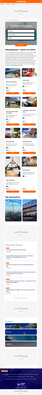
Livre (29, 153)
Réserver (13, 93)
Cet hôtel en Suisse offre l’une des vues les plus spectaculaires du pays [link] (20, 265)
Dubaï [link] (7, 218)
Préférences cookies (21, 376)
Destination (10, 31)
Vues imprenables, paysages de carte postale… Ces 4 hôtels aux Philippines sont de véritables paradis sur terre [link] (19, 256)
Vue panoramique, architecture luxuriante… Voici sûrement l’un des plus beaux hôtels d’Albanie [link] (21, 281)
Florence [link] (8, 332)
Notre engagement (6, 374)
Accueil (6, 20)
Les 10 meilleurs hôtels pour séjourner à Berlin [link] (16, 249)
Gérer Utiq (14, 374)
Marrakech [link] (9, 326)
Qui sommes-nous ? (12, 376)
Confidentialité (20, 374)
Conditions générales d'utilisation (31, 374)
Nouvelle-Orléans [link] (28, 218)
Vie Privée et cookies (32, 379)
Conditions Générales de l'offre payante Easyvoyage (16, 379)
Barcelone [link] (9, 338)
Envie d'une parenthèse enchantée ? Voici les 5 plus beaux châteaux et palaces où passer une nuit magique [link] (20, 272)
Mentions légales (29, 376)
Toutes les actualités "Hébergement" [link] (21, 297)
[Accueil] (21, 1)
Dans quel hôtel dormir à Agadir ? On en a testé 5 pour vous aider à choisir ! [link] (20, 290)
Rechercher (21, 45)
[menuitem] (2, 4)
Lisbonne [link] (8, 344)
